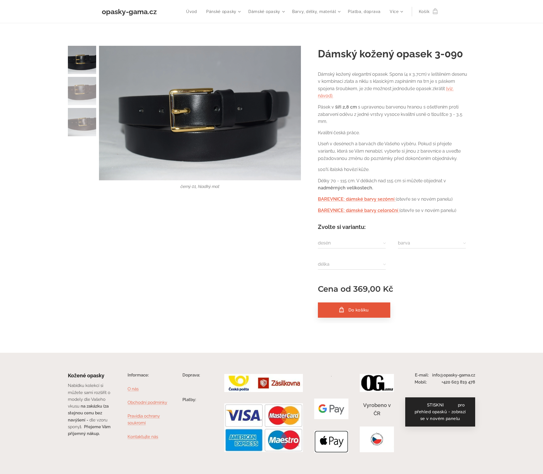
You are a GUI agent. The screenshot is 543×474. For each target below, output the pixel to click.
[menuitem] (193, 12)
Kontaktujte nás (143, 436)
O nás (133, 388)
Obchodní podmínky (147, 402)
